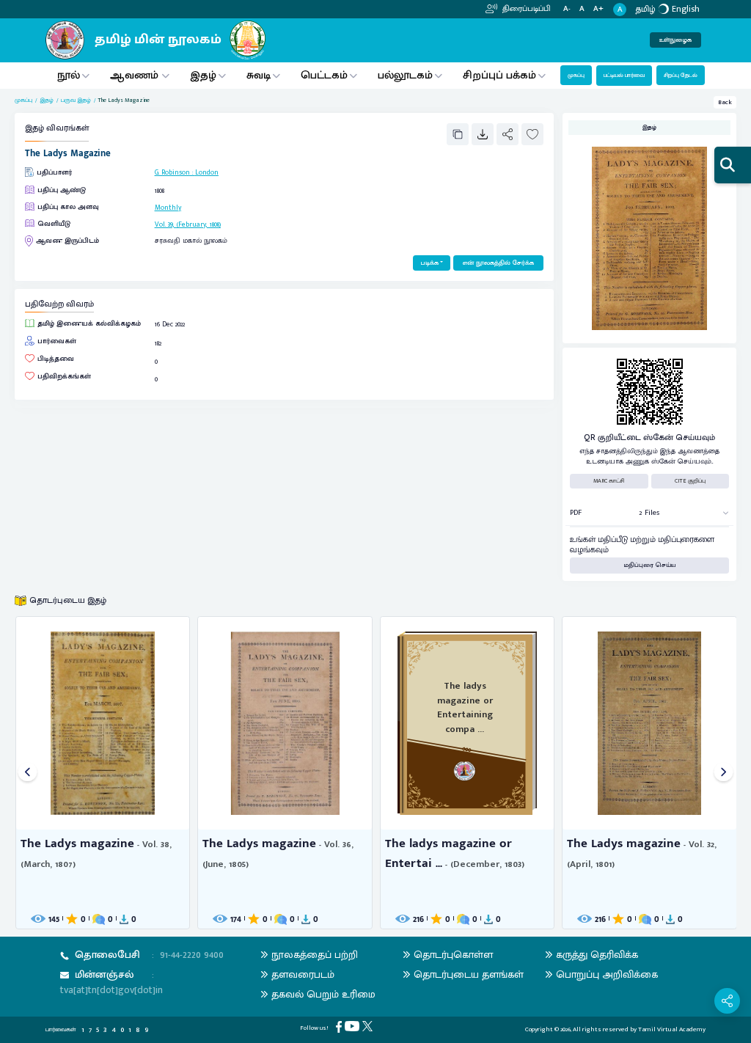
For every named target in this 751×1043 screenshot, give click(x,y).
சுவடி (258, 75)
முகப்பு (576, 75)
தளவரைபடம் (302, 974)
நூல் (68, 75)
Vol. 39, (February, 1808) (188, 224)
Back (725, 102)
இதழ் (203, 75)
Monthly (168, 207)
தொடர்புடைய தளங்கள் (469, 974)
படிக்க (429, 262)
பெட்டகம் (324, 75)
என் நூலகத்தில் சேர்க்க (498, 262)
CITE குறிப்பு (690, 481)
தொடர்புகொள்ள (453, 954)
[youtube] (353, 1025)
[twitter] (369, 1025)
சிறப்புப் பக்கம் (499, 75)
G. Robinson (172, 172)
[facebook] (340, 1026)
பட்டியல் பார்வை (624, 75)
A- (567, 9)
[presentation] (27, 773)
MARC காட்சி (609, 481)
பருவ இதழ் (76, 100)
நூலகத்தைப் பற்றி (314, 954)
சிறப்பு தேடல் (680, 75)
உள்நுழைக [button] (675, 39)
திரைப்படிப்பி (525, 8)
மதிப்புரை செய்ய (649, 565)
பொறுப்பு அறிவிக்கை (607, 974)
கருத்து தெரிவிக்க (597, 954)
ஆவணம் (135, 75)
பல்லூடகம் (405, 75)
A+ (598, 9)
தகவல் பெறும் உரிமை (323, 994)
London (207, 172)
